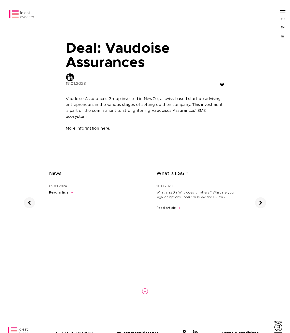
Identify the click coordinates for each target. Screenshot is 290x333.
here (104, 128)
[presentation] (29, 202)
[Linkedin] (70, 77)
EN (282, 27)
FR (282, 19)
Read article (61, 192)
